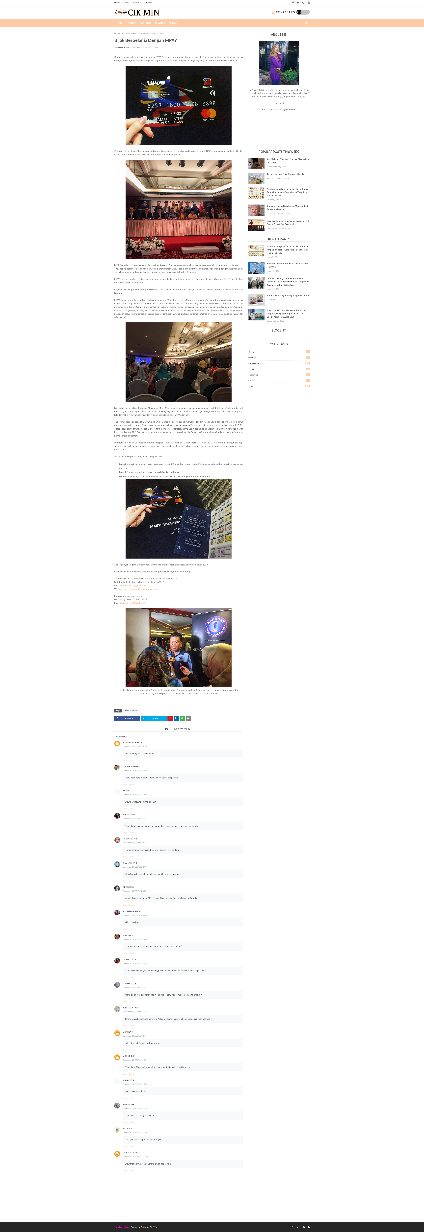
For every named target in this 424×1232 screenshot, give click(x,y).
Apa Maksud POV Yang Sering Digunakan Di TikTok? (287, 161)
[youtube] (308, 2)
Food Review (279, 363)
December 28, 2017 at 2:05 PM (135, 794)
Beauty (279, 352)
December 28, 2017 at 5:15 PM (135, 1084)
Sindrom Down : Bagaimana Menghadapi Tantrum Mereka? (287, 208)
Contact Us (285, 12)
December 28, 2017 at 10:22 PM (135, 1132)
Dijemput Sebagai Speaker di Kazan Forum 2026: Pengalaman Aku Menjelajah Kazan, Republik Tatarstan (287, 281)
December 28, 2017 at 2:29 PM (135, 867)
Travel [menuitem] (174, 22)
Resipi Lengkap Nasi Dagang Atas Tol (285, 174)
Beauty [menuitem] (160, 22)
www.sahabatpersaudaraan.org (141, 588)
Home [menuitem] (120, 22)
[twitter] (298, 2)
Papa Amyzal (130, 814)
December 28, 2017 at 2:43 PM (135, 915)
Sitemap (148, 2)
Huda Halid (129, 1128)
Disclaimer (136, 2)
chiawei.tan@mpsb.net (133, 602)
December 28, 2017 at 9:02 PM (135, 1108)
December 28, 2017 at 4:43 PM (135, 1060)
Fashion (279, 357)
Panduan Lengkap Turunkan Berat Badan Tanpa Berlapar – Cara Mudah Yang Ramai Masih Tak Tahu (287, 192)
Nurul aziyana (131, 1152)
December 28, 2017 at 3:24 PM (135, 963)
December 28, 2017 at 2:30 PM (135, 891)
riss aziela (128, 1080)
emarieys (128, 1032)
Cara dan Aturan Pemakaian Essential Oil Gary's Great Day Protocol (287, 223)
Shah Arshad (130, 863)
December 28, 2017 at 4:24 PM (135, 1036)
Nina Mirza (129, 1104)
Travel (279, 386)
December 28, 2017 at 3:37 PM (135, 987)
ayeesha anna (130, 1007)
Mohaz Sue (128, 1056)
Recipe (279, 380)
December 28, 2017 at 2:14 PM (135, 818)
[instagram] (303, 2)
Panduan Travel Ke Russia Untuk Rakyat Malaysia (287, 265)
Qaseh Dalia (129, 959)
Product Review (129, 33)
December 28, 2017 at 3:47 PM (135, 1012)
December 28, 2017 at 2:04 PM (135, 770)
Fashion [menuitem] (145, 22)
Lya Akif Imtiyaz (131, 766)
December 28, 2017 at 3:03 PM (135, 939)
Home (117, 2)
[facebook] (293, 2)
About (126, 2)
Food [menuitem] (132, 22)
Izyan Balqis (129, 983)
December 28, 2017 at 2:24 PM (135, 843)
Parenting (279, 374)
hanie (126, 790)
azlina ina (128, 887)
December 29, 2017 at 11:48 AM (136, 1156)
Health (279, 369)
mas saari (128, 935)
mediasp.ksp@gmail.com (133, 585)
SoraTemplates (121, 1227)
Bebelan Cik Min (121, 47)
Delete (131, 760)
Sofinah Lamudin (132, 911)
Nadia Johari (130, 838)
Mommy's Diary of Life (135, 742)
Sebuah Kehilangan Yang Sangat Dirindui (287, 295)
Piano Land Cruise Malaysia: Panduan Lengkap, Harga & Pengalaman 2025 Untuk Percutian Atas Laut (285, 313)
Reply (125, 760)
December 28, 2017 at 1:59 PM (135, 746)
